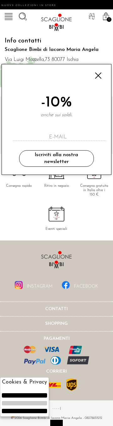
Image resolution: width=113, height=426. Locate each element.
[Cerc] (22, 15)
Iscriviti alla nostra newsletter (56, 158)
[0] (105, 15)
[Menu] (8, 15)
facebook (85, 286)
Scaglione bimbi (56, 23)
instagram (39, 286)
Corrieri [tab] (56, 371)
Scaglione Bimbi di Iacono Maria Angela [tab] (56, 261)
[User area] (91, 15)
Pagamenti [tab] (57, 338)
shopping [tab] (56, 323)
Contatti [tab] (56, 309)
